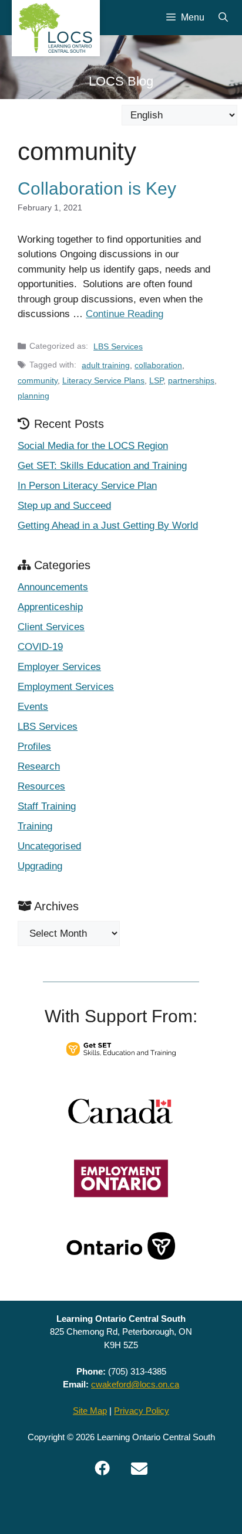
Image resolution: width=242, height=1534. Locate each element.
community (38, 380)
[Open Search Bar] (223, 17)
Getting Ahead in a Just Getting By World (108, 525)
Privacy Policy (141, 1411)
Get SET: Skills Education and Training (102, 465)
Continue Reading (124, 313)
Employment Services (66, 686)
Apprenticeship (50, 607)
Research (39, 766)
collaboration (158, 365)
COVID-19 (40, 646)
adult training (106, 365)
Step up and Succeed (64, 505)
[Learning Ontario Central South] (56, 28)
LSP (156, 380)
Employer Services (59, 666)
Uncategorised (49, 846)
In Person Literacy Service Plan (87, 485)
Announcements (53, 587)
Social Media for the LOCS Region (93, 445)
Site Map (90, 1411)
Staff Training (47, 806)
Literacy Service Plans (103, 380)
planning (33, 395)
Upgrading (40, 866)
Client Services (51, 626)
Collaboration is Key (97, 188)
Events (33, 706)
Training (35, 826)
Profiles (34, 746)
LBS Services (118, 346)
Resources (41, 786)
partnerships (191, 380)
